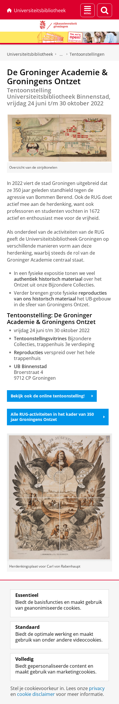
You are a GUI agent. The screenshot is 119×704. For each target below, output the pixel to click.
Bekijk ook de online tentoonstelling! (48, 396)
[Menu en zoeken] (87, 10)
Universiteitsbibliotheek (40, 10)
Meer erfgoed (61, 54)
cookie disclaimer (36, 694)
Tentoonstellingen (87, 54)
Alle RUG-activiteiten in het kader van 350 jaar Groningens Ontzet (52, 416)
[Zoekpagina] (104, 10)
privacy (97, 688)
